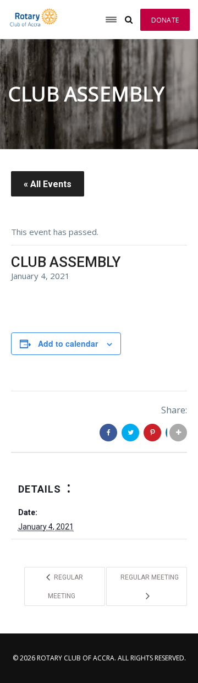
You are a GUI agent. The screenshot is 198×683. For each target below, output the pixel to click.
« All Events (48, 184)
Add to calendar (68, 343)
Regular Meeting (65, 586)
